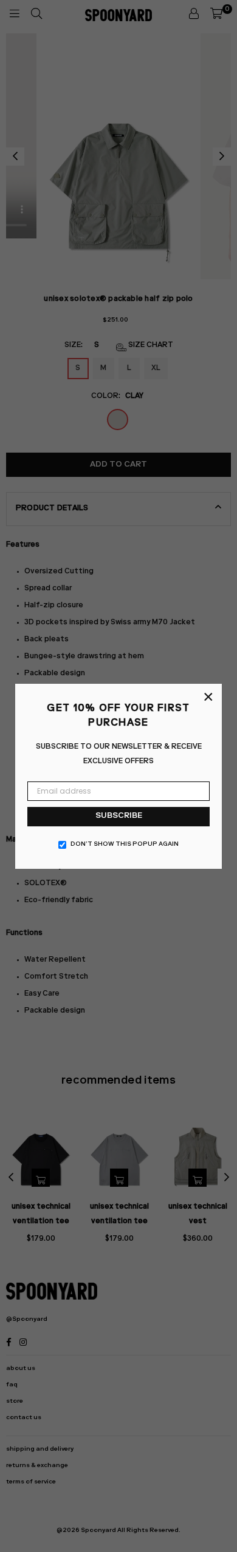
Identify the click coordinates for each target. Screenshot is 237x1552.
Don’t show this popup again (124, 845)
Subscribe (118, 816)
